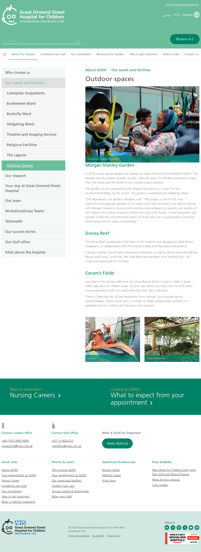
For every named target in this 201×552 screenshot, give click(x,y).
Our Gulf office (17, 242)
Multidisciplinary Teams (24, 211)
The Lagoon (16, 155)
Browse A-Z (184, 39)
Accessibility (98, 535)
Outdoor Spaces (20, 165)
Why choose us (17, 72)
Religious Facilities (22, 144)
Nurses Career (10, 480)
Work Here (109, 480)
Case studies (160, 485)
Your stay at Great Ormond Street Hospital (32, 188)
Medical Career (111, 475)
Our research (15, 175)
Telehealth (13, 221)
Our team (13, 200)
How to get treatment (144, 54)
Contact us (191, 54)
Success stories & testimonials (70, 491)
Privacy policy (114, 535)
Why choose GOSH (64, 470)
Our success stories (20, 231)
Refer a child (171, 54)
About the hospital (23, 54)
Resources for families (110, 54)
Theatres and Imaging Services (31, 134)
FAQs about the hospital (25, 252)
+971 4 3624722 (62, 440)
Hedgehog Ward (20, 124)
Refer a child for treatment (18, 501)
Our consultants (81, 54)
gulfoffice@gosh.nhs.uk (66, 446)
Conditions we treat (52, 54)
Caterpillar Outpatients (26, 93)
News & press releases (166, 479)
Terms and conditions (79, 535)
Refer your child (62, 496)
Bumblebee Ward (21, 103)
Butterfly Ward (19, 113)
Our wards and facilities (130, 70)
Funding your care (63, 486)
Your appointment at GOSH (19, 475)
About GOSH (95, 70)
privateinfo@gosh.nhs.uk (17, 446)
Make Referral (117, 443)
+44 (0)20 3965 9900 (15, 440)
